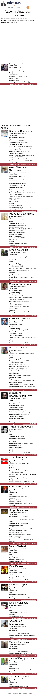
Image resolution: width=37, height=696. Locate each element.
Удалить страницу (13, 693)
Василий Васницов (20, 131)
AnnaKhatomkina (18, 500)
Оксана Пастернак (20, 284)
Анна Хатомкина (19, 486)
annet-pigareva (17, 205)
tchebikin (15, 558)
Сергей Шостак (18, 457)
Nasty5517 (16, 74)
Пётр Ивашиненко (20, 347)
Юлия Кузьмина (18, 249)
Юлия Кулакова (18, 602)
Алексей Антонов (19, 318)
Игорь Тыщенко (18, 510)
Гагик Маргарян (18, 584)
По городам (21, 693)
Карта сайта (28, 693)
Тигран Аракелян (19, 676)
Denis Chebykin (18, 546)
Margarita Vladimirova (21, 213)
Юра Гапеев (16, 566)
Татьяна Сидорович (21, 426)
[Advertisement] (18, 42)
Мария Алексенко (19, 642)
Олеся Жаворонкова (21, 658)
